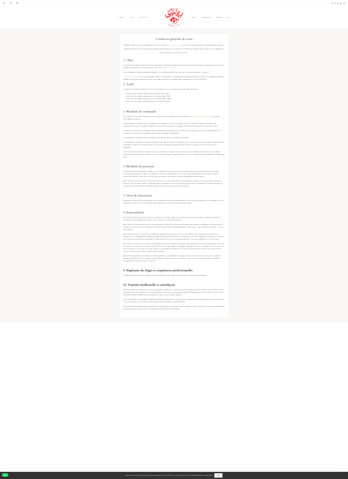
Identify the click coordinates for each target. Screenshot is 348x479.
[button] (5, 475)
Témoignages (206, 17)
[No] (346, 475)
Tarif (132, 17)
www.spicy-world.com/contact (201, 116)
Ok (218, 475)
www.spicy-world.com (174, 45)
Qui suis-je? (143, 17)
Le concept (121, 17)
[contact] (333, 1)
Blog (229, 17)
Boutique (219, 17)
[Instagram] (341, 1)
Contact (194, 17)
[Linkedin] (338, 1)
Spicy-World (174, 17)
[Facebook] (336, 1)
